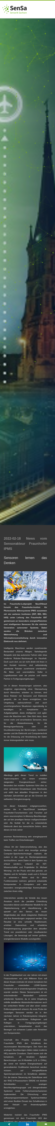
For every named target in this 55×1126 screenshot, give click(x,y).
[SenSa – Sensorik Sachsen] (14, 17)
